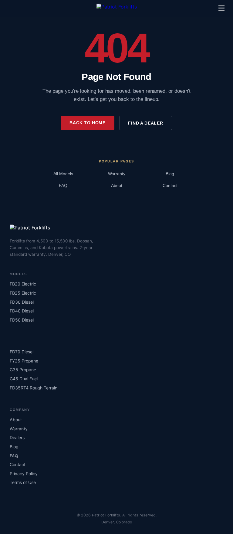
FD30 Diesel (22, 302)
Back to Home (87, 122)
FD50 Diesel (22, 319)
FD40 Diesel (22, 310)
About (116, 185)
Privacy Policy (24, 473)
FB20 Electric (23, 283)
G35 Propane (23, 369)
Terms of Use (23, 482)
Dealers (17, 437)
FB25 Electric (23, 292)
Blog (170, 174)
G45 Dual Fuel (24, 378)
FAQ (63, 185)
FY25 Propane (24, 360)
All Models (63, 174)
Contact (170, 185)
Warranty (116, 174)
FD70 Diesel (21, 351)
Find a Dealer (145, 123)
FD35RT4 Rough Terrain (33, 387)
